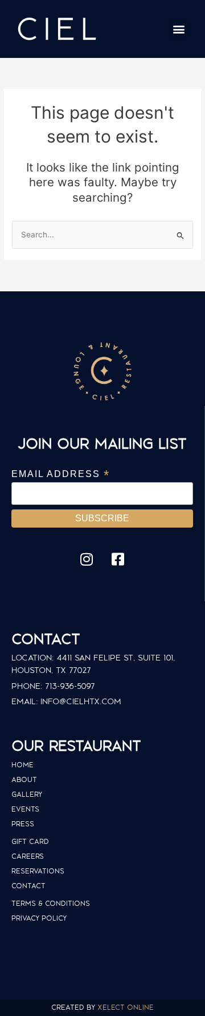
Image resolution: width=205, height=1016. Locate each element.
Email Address (60, 473)
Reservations (37, 871)
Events (25, 809)
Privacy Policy (39, 918)
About (24, 779)
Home (22, 764)
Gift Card (30, 841)
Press (22, 824)
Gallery (26, 794)
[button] (178, 29)
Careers (27, 856)
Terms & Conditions (50, 903)
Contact (28, 885)
